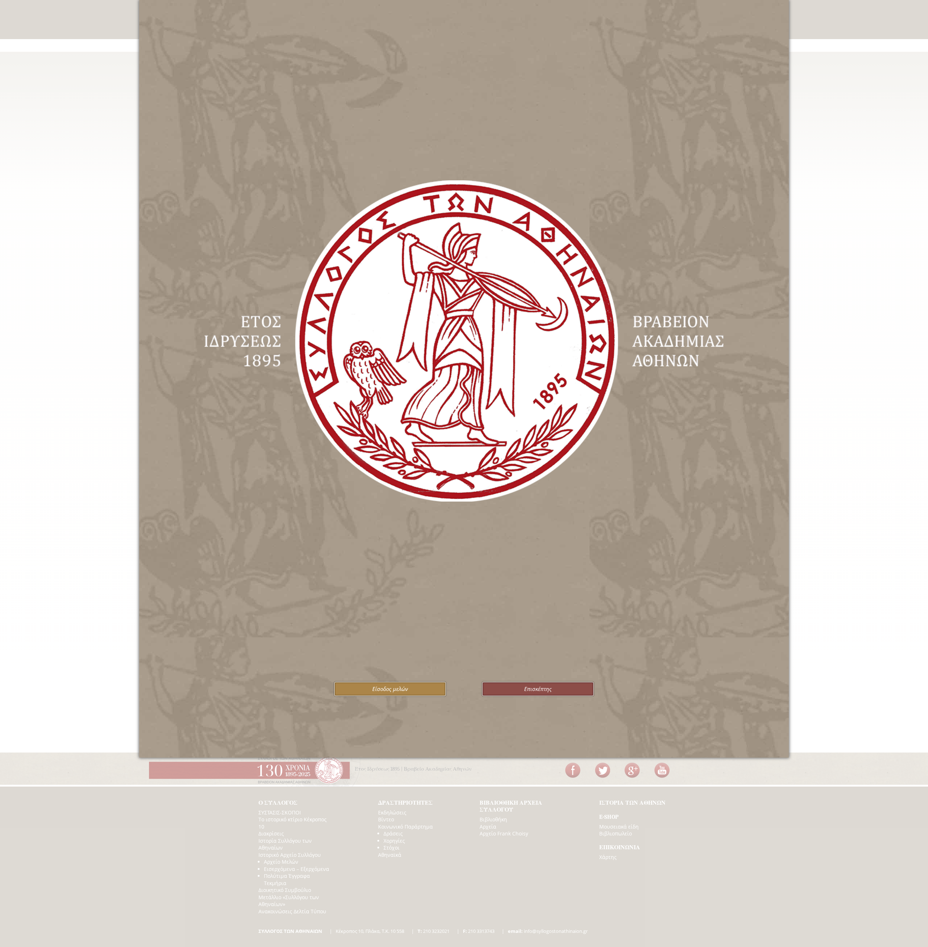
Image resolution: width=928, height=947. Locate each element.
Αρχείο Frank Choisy (504, 833)
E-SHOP (608, 817)
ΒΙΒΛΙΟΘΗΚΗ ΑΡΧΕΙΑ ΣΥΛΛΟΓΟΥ (511, 806)
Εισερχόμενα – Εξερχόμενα (296, 869)
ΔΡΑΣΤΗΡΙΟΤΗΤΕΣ (405, 803)
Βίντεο (386, 819)
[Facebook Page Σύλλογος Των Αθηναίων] (572, 770)
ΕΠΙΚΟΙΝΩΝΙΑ (619, 847)
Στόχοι (391, 847)
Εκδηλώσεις (392, 812)
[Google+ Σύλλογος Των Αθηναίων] (632, 770)
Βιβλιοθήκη (493, 819)
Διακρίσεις (271, 833)
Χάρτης (608, 857)
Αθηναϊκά (389, 854)
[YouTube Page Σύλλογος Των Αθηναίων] (662, 770)
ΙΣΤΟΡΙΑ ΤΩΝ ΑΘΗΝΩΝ (632, 803)
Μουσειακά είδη (619, 826)
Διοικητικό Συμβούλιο (284, 890)
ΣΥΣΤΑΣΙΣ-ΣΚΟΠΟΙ (279, 812)
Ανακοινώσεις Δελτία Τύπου (292, 911)
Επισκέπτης (538, 688)
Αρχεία (488, 826)
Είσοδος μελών (390, 688)
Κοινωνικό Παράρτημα (405, 826)
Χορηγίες (394, 840)
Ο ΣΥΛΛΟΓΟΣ (278, 803)
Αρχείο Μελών (281, 861)
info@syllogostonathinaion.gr (548, 931)
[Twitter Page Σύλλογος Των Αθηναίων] (602, 770)
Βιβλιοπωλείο (615, 833)
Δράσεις (393, 833)
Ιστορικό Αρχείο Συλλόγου (289, 854)
